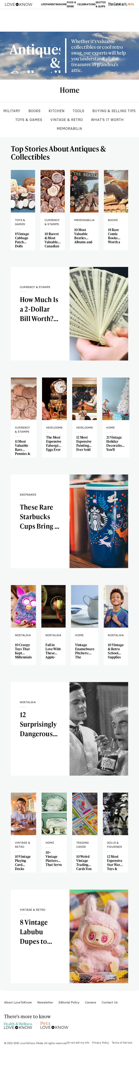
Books (34, 111)
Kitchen (57, 111)
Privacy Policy (100, 1042)
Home (69, 90)
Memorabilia (69, 128)
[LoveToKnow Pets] (54, 1024)
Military (11, 111)
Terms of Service (122, 1042)
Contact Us (110, 1002)
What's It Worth (107, 120)
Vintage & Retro (66, 120)
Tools (78, 111)
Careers (90, 1002)
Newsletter (45, 1002)
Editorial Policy (69, 1002)
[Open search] (126, 4)
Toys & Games (28, 120)
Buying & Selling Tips (114, 111)
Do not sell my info (78, 1042)
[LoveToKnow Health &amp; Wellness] (18, 1024)
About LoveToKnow (18, 1002)
